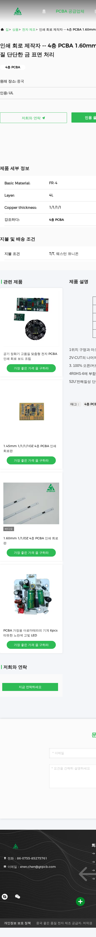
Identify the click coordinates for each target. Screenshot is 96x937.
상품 (15, 29)
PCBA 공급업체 (70, 11)
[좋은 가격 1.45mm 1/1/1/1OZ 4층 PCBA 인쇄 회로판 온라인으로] (31, 411)
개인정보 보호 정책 (17, 923)
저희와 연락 (32, 118)
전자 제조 (28, 29)
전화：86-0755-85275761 (27, 858)
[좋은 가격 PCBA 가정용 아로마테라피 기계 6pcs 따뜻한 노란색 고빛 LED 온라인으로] (31, 595)
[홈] (18, 11)
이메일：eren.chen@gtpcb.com (31, 867)
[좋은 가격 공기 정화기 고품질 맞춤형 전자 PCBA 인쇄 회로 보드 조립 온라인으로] (31, 319)
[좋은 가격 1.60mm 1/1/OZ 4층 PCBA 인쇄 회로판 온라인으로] (31, 503)
